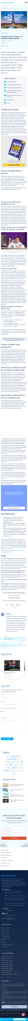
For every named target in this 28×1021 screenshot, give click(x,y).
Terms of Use (7, 1015)
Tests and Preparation (5, 852)
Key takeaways (10, 99)
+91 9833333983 (8, 910)
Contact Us (6, 946)
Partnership (6, 932)
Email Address (6, 995)
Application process (15, 756)
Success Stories (7, 770)
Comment (3, 718)
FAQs (8, 102)
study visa (18, 604)
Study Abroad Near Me (6, 855)
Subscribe (14, 1006)
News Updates (15, 767)
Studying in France (11, 81)
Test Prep (12, 770)
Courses (19, 759)
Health (16, 278)
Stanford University (7, 960)
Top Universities (17, 770)
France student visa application (14, 87)
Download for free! (20, 1019)
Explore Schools (7, 944)
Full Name (5, 989)
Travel (22, 770)
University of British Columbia (10, 974)
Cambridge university (8, 964)
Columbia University (8, 970)
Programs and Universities (7, 860)
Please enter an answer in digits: (9, 708)
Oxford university (7, 958)
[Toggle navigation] (26, 2)
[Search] (24, 2)
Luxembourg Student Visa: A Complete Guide (10, 672)
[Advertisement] (14, 195)
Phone (4, 1000)
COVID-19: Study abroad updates (10, 762)
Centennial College (7, 968)
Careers (20, 756)
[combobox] (3, 1002)
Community (6, 936)
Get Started (14, 838)
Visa (8, 8)
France (12, 182)
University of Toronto (8, 962)
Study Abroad (21, 767)
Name (2, 694)
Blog (5, 8)
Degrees (18, 762)
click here (7, 547)
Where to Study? (4, 850)
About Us (5, 930)
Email (2, 701)
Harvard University (7, 956)
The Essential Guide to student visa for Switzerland (12, 645)
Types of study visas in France (14, 84)
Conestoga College (7, 966)
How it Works (6, 927)
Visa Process (3, 857)
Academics (8, 756)
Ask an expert (6, 938)
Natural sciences (8, 767)
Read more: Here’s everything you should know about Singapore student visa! (14, 339)
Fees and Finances (5, 865)
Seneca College (7, 972)
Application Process (5, 863)
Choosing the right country (12, 759)
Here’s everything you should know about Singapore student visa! (12, 639)
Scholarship (6, 934)
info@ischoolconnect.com (11, 915)
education (14, 258)
